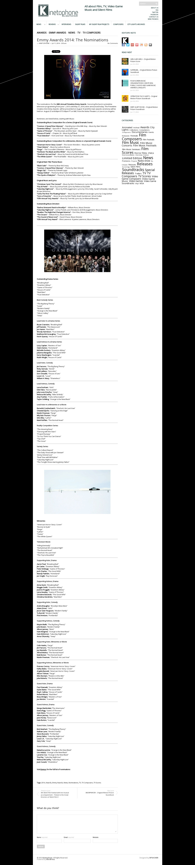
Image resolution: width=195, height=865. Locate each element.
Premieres (126, 161)
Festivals (134, 135)
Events (151, 132)
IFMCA (151, 153)
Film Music (130, 142)
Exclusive (125, 136)
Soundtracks (133, 169)
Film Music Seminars (131, 149)
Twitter (155, 12)
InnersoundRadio (128, 155)
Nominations (73, 783)
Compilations (144, 130)
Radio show (144, 160)
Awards (42, 32)
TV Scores (97, 783)
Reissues (132, 164)
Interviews (66, 24)
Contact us (153, 17)
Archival (136, 127)
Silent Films (80, 24)
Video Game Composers (140, 177)
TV (78, 32)
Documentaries (140, 132)
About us (154, 8)
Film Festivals (148, 139)
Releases (145, 163)
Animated (127, 127)
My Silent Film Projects (99, 24)
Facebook (154, 14)
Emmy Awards (57, 32)
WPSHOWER (153, 858)
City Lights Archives (136, 24)
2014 (43, 783)
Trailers (138, 173)
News (38, 24)
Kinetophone (44, 43)
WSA (142, 183)
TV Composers (92, 32)
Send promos (153, 19)
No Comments (113, 43)
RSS (157, 10)
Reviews (52, 24)
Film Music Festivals (144, 145)
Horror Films (140, 153)
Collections (133, 130)
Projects (134, 161)
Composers (118, 24)
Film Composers (134, 136)
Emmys (43, 769)
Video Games (136, 181)
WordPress (50, 859)
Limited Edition (132, 158)
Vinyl (137, 183)
